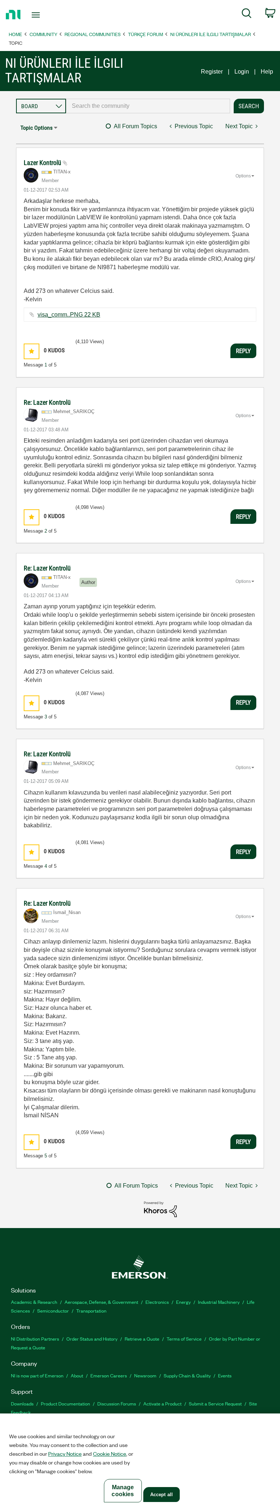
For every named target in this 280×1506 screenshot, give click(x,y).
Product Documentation (65, 1403)
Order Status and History (91, 1338)
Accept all (161, 1494)
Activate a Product (162, 1403)
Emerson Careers (108, 1375)
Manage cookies (123, 1490)
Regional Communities (93, 34)
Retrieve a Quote (142, 1338)
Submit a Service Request (215, 1403)
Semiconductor (53, 1310)
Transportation (91, 1310)
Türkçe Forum (145, 34)
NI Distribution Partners (35, 1338)
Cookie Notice (109, 1453)
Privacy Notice (65, 1453)
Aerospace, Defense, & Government (101, 1301)
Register (212, 71)
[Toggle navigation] (44, 15)
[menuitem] (246, 14)
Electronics (157, 1301)
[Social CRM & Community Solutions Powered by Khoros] (160, 1209)
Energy (183, 1301)
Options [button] (243, 176)
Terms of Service (184, 1338)
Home (15, 34)
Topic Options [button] (36, 127)
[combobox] (148, 106)
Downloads (22, 1403)
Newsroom (145, 1375)
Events (225, 1375)
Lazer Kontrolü (43, 162)
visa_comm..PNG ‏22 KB (69, 314)
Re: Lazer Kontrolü (47, 402)
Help (267, 71)
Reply (243, 350)
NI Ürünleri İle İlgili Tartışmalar (210, 34)
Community (43, 34)
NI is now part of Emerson (37, 1375)
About (77, 1375)
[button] (31, 351)
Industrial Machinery (219, 1301)
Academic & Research (34, 1301)
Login (241, 71)
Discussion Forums (116, 1403)
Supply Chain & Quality (187, 1375)
